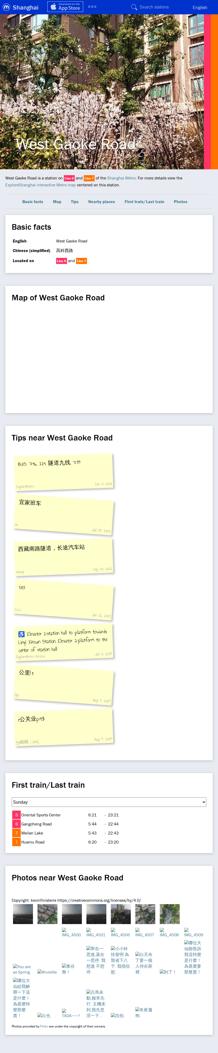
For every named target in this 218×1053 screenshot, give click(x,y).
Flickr (44, 1026)
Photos (180, 201)
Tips (75, 201)
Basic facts (32, 201)
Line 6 (69, 178)
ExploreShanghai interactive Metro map (40, 184)
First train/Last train (144, 201)
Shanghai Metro (121, 178)
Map (57, 201)
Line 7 (89, 178)
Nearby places (101, 201)
